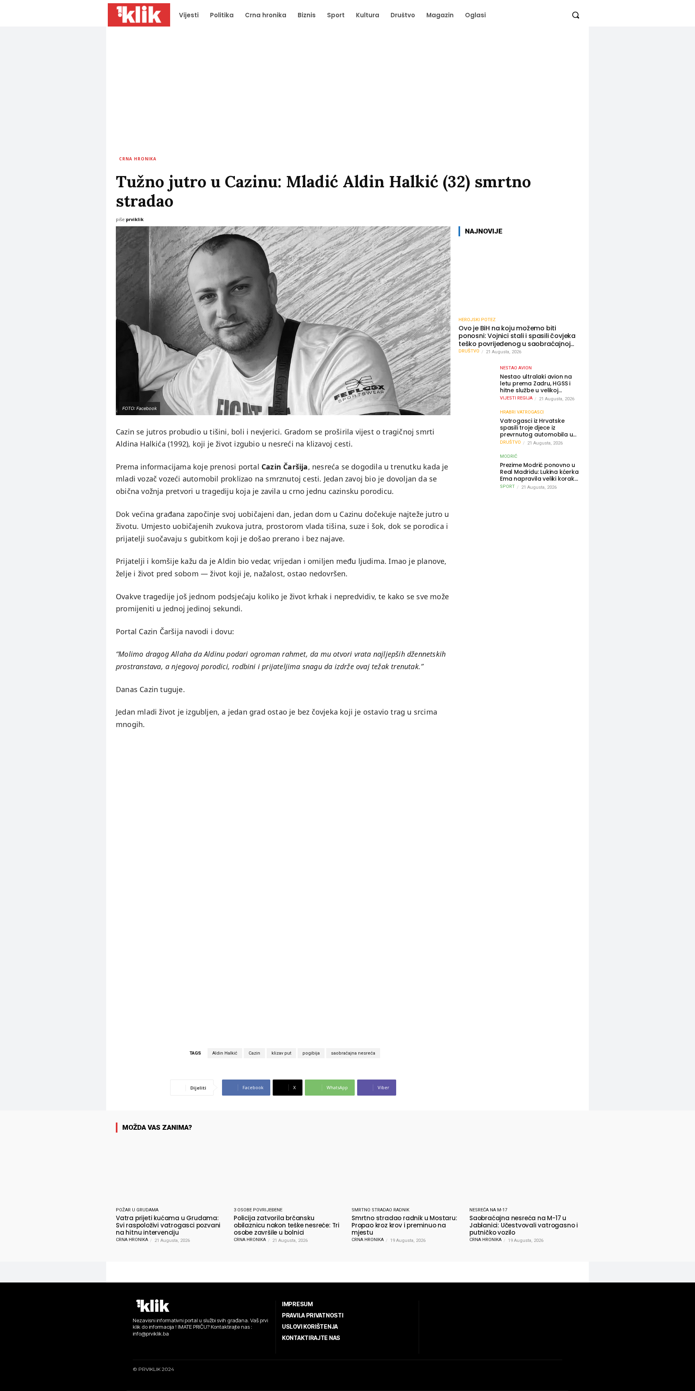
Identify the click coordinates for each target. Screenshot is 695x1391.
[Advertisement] (347, 87)
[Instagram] (146, 1347)
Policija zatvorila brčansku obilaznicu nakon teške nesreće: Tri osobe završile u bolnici (286, 1225)
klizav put (281, 1053)
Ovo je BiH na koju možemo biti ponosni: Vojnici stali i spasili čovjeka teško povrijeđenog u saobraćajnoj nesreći (517, 336)
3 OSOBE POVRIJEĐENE (258, 1210)
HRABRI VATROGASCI (522, 412)
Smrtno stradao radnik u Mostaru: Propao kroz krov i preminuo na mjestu (404, 1225)
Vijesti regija (516, 398)
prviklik (135, 219)
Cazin (254, 1053)
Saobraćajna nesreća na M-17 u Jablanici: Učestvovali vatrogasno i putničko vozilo (523, 1225)
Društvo (469, 351)
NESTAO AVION (516, 368)
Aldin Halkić (224, 1053)
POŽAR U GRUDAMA (137, 1210)
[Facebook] (134, 1347)
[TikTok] (158, 1347)
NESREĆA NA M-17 (488, 1210)
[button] (575, 15)
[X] (171, 1347)
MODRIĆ (508, 456)
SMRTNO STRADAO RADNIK (380, 1210)
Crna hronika (137, 159)
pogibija (311, 1053)
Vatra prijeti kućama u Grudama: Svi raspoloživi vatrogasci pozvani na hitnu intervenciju (168, 1225)
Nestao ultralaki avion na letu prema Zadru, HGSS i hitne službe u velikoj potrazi (536, 383)
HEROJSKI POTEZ (477, 320)
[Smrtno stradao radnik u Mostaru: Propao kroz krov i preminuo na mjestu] (406, 1171)
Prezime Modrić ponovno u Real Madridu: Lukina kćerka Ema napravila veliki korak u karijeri (539, 472)
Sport (507, 486)
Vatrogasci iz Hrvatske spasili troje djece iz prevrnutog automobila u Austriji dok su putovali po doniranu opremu (537, 428)
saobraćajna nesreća (353, 1053)
